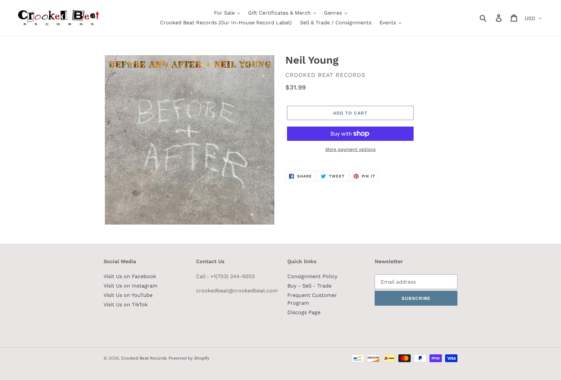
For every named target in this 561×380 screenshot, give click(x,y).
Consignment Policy (312, 276)
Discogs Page (303, 312)
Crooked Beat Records (144, 358)
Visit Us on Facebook (130, 276)
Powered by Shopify (188, 358)
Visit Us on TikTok (126, 304)
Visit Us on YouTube (128, 295)
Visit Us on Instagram (130, 286)
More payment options (350, 149)
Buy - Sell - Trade (309, 286)
